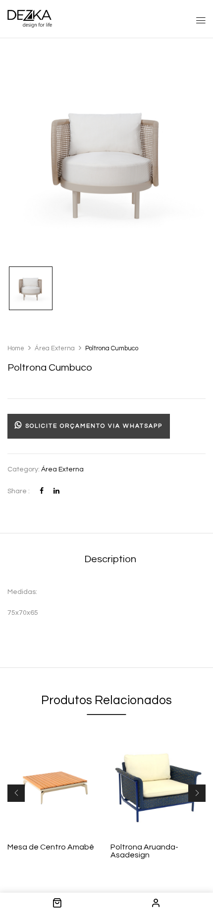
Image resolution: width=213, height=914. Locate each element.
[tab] (110, 559)
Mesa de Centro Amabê (50, 847)
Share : (18, 491)
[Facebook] (42, 491)
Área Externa (55, 348)
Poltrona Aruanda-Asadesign (144, 851)
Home (15, 348)
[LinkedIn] (56, 491)
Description (110, 559)
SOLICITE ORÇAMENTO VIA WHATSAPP (92, 426)
